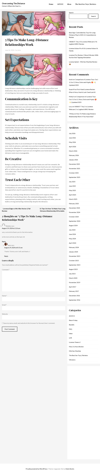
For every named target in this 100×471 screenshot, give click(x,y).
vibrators (72, 360)
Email (4, 305)
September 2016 (74, 300)
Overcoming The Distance (13, 3)
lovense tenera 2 (74, 342)
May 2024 (72, 238)
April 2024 (72, 243)
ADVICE (72, 316)
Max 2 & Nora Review (76, 347)
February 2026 (74, 155)
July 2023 (72, 274)
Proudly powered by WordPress (36, 469)
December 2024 (74, 208)
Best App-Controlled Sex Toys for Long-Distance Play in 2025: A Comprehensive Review (82, 35)
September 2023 (74, 265)
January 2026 (73, 160)
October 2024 (74, 217)
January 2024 (73, 252)
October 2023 (74, 260)
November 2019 (74, 282)
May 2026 (72, 142)
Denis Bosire (70, 469)
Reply (4, 241)
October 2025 (74, 173)
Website (5, 314)
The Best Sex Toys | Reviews (78, 355)
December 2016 (74, 295)
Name (4, 296)
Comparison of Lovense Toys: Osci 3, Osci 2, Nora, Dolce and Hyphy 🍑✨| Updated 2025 (83, 82)
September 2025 (74, 177)
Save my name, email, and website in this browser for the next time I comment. (29, 323)
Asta (19, 50)
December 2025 (74, 164)
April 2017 (72, 287)
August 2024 (73, 225)
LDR (70, 338)
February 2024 (74, 247)
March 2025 (73, 199)
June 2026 (72, 138)
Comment (6, 269)
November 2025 (74, 168)
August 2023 (73, 269)
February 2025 (74, 203)
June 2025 (72, 186)
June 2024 (72, 234)
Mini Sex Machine (75, 351)
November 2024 (74, 212)
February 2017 (74, 291)
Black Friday (73, 320)
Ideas (71, 333)
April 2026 (72, 146)
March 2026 (73, 151)
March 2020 (73, 278)
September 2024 (74, 221)
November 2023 (74, 256)
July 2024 (72, 230)
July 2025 (72, 182)
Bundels (71, 325)
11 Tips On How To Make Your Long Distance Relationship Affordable (52, 210)
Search (71, 12)
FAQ (70, 329)
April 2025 (72, 195)
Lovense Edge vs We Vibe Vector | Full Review (16, 210)
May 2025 (72, 190)
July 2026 (72, 133)
